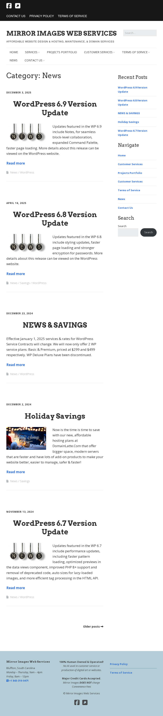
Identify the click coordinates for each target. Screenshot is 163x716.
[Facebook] (77, 702)
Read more (15, 163)
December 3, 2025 (18, 92)
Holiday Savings (55, 416)
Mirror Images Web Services (61, 33)
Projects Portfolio (62, 52)
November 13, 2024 (20, 511)
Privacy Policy (41, 16)
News (13, 60)
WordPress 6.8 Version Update (55, 218)
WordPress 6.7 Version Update (55, 527)
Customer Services (98, 52)
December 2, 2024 (18, 404)
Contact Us (15, 16)
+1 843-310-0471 (19, 680)
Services (31, 52)
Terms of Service (72, 16)
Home (14, 52)
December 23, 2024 (19, 313)
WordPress (27, 172)
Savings (25, 283)
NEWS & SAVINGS (55, 325)
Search (122, 226)
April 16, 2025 (16, 203)
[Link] (85, 702)
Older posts (91, 626)
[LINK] (17, 5)
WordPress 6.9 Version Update (55, 108)
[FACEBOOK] (9, 5)
